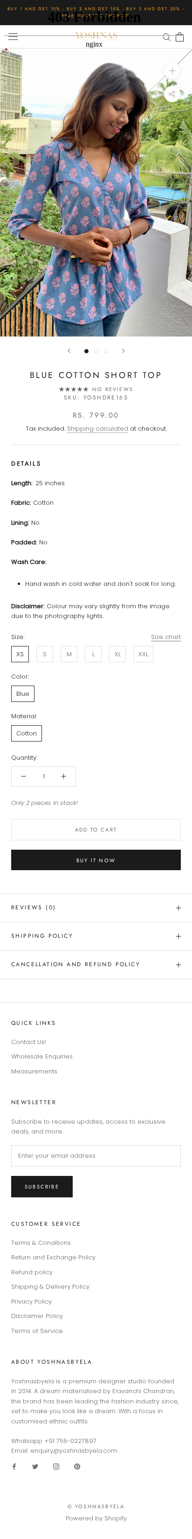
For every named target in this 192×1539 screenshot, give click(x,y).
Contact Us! (28, 1041)
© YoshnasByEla (96, 1506)
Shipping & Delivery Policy (50, 1286)
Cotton (26, 733)
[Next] (123, 351)
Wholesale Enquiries (42, 1056)
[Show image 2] (96, 351)
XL (118, 654)
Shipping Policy (42, 936)
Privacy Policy (31, 1301)
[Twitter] (35, 1466)
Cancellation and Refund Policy (75, 964)
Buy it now (96, 860)
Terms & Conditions (41, 1242)
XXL (143, 654)
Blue (22, 693)
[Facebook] (14, 1466)
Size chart (166, 636)
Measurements (34, 1071)
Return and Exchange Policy (53, 1257)
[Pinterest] (77, 1466)
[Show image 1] (86, 351)
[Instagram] (56, 1466)
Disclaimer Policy (37, 1316)
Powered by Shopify (96, 1518)
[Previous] (69, 351)
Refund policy (32, 1272)
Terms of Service (37, 1330)
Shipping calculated (97, 428)
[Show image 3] (106, 351)
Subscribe (42, 1186)
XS (20, 654)
